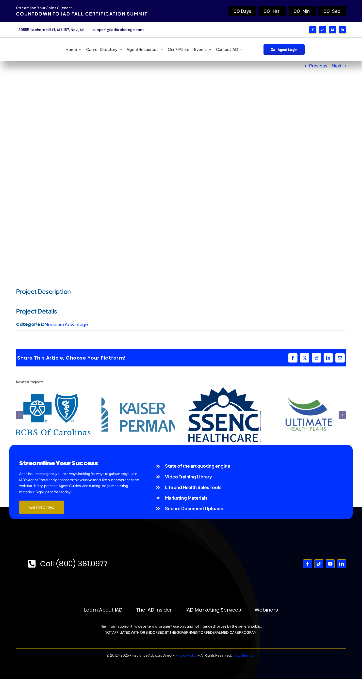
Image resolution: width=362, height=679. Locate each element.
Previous (318, 65)
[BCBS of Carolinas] (53, 389)
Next (337, 65)
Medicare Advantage (66, 324)
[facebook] (312, 29)
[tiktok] (322, 29)
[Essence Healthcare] (224, 389)
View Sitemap (243, 655)
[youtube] (332, 29)
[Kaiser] (138, 389)
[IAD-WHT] (181, 546)
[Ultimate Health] (309, 389)
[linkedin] (342, 29)
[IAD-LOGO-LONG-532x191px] (35, 44)
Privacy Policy (186, 655)
